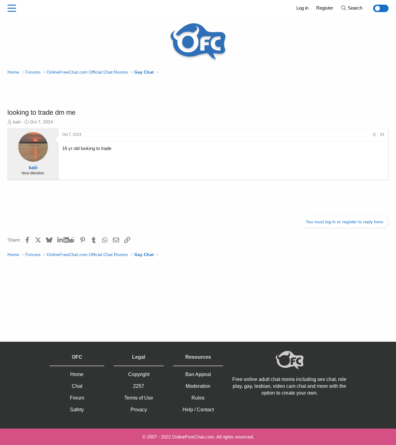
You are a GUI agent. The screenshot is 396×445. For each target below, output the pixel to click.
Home (77, 374)
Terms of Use (138, 397)
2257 (138, 386)
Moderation (198, 386)
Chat (77, 386)
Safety (77, 409)
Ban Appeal (198, 374)
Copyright (138, 374)
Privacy (139, 409)
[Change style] (377, 8)
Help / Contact (198, 409)
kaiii (16, 121)
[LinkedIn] (60, 239)
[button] (11, 8)
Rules (198, 397)
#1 (382, 134)
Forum (77, 397)
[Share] (374, 134)
